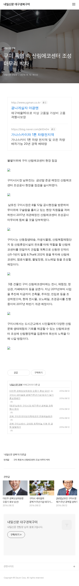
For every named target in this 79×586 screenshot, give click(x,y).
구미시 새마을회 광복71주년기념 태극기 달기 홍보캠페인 (31, 397)
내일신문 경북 (16, 384)
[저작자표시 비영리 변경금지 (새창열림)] (51, 372)
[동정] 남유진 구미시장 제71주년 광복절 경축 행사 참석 (31, 407)
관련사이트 (9, 566)
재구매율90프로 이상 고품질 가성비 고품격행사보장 (38, 115)
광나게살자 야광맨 (25, 108)
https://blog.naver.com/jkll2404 (30, 129)
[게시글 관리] (26, 373)
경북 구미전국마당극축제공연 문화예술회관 (30, 416)
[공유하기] (21, 373)
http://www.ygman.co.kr (25, 102)
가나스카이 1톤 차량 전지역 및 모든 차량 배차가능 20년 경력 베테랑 (38, 141)
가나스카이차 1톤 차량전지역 (32, 134)
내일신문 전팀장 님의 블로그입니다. (25, 527)
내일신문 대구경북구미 (17, 4)
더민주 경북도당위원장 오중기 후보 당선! (29, 391)
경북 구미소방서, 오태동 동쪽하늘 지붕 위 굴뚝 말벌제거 (31, 425)
